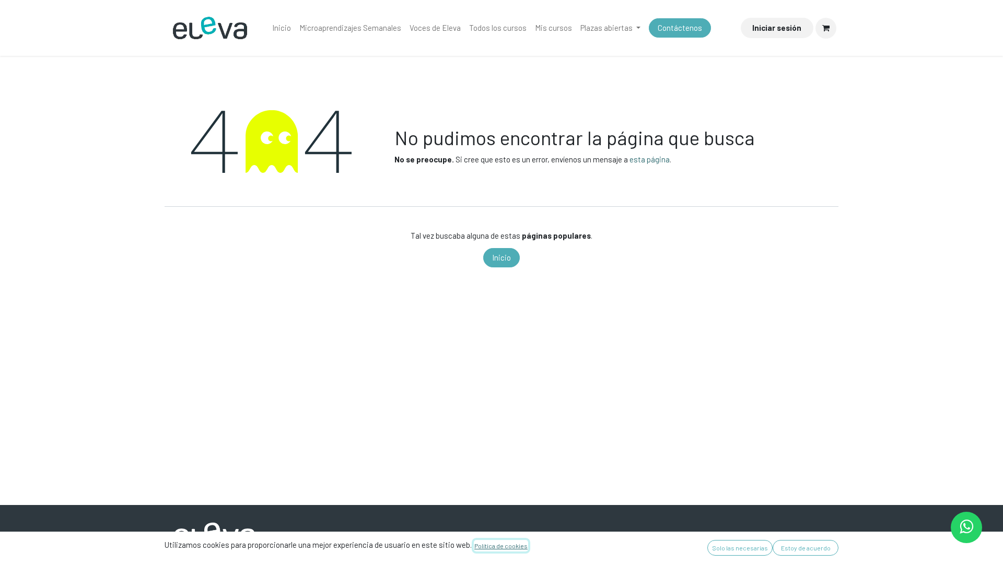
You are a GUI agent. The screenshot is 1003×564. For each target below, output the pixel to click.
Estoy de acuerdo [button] (806, 547)
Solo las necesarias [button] (740, 547)
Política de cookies (501, 545)
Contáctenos (680, 27)
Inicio (501, 257)
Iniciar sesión (776, 27)
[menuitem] (281, 28)
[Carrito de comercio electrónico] (825, 28)
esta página (649, 159)
